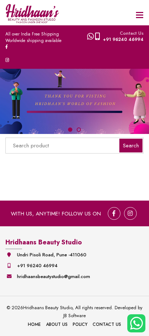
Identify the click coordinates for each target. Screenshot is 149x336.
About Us (57, 324)
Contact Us (107, 324)
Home (34, 324)
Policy (80, 324)
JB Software (74, 315)
